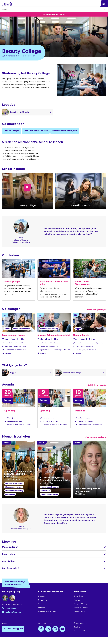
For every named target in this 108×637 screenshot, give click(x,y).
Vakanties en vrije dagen (47, 611)
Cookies (77, 627)
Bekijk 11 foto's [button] (82, 205)
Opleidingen (42, 600)
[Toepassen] (105, 9)
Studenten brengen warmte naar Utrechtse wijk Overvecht (18, 474)
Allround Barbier (81, 335)
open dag (61, 14)
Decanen (41, 604)
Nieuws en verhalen (81, 607)
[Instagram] (55, 629)
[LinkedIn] (48, 629)
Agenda (77, 600)
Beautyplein (8, 554)
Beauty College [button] (28, 205)
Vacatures (41, 607)
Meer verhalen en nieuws (95, 437)
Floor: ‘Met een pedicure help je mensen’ (87, 490)
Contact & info (79, 611)
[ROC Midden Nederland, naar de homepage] (7, 3)
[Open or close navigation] (104, 3)
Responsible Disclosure (82, 631)
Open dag (9, 410)
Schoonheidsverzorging (72, 372)
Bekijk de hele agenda (97, 385)
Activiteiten (8, 561)
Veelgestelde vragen (81, 604)
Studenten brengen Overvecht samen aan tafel (54, 478)
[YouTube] (62, 629)
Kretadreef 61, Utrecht (19, 112)
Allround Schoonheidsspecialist (53, 335)
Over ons (41, 596)
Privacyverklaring (80, 623)
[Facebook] (41, 629)
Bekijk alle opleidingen (96, 309)
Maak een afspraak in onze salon (54, 283)
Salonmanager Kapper (14, 335)
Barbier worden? (10, 568)
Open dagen (78, 596)
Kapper (13, 372)
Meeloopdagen (12, 281)
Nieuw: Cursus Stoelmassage (82, 283)
